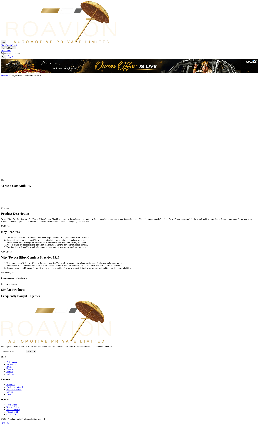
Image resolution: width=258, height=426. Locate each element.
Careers (9, 392)
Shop (3, 45)
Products (4, 76)
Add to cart (9, 131)
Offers (3, 50)
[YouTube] (6, 424)
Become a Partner (14, 389)
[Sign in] (12, 57)
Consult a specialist (9, 178)
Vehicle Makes (8, 48)
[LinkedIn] (8, 424)
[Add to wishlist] (16, 134)
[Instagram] (4, 424)
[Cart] (9, 57)
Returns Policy (12, 407)
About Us (10, 384)
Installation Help (13, 409)
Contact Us (11, 414)
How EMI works (11, 127)
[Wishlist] (7, 57)
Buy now (8, 135)
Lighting (10, 374)
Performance (11, 362)
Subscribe (31, 351)
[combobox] (15, 53)
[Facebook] (2, 424)
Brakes (9, 367)
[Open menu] (3, 42)
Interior (15, 45)
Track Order (11, 405)
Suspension (11, 364)
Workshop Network (14, 387)
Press (8, 50)
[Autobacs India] (61, 42)
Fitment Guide (12, 412)
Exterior (9, 45)
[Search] (3, 57)
